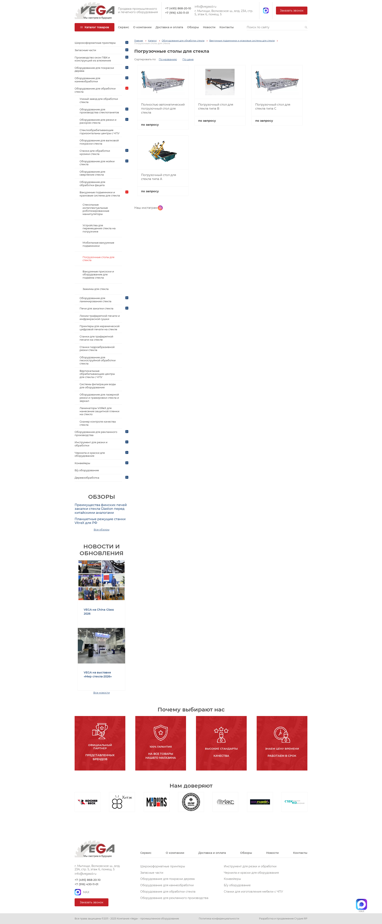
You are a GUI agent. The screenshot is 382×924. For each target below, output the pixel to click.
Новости (209, 27)
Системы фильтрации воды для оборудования (98, 386)
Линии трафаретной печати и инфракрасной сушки (100, 317)
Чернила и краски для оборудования (90, 454)
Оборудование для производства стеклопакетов (99, 111)
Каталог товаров (97, 27)
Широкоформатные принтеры (95, 42)
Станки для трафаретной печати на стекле (96, 338)
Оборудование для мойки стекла (97, 163)
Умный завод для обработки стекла (99, 100)
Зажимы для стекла (96, 289)
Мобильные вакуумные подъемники (98, 244)
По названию (168, 59)
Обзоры (193, 27)
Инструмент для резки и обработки (91, 444)
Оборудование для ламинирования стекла (95, 299)
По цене (188, 59)
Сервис (123, 27)
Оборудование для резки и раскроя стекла (98, 121)
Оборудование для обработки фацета (92, 183)
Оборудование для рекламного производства (96, 433)
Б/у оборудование (87, 470)
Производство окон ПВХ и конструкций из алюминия (93, 59)
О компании (142, 27)
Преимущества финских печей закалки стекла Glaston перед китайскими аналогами (101, 508)
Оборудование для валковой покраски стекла (99, 142)
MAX (86, 892)
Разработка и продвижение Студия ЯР (283, 918)
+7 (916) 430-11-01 (177, 13)
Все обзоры (101, 529)
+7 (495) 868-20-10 (178, 8)
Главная (138, 40)
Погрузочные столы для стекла (98, 259)
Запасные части (85, 50)
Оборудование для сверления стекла (92, 173)
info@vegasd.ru (205, 6)
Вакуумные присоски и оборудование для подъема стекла (98, 274)
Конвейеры (82, 463)
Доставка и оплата (169, 27)
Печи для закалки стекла (96, 308)
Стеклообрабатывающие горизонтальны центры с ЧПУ (100, 131)
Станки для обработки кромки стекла (95, 152)
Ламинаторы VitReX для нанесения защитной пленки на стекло (99, 411)
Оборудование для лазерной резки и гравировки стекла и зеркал (99, 397)
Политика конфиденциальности (219, 918)
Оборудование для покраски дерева (94, 69)
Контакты (226, 27)
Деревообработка (87, 477)
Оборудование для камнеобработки (87, 80)
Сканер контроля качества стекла (98, 423)
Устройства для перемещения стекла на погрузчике (99, 228)
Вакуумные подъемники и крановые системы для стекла (100, 194)
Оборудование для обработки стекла (95, 90)
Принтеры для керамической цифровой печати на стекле (100, 328)
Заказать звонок (291, 10)
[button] (306, 27)
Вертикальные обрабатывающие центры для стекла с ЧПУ (97, 374)
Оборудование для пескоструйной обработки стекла (98, 360)
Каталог (152, 40)
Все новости (101, 692)
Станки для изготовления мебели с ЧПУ (253, 891)
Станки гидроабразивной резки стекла (97, 348)
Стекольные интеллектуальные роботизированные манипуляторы (96, 209)
